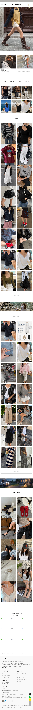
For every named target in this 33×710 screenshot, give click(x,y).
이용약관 (13, 654)
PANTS (12, 81)
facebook (8, 701)
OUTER (27, 81)
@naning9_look (16, 615)
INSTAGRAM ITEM (11, 701)
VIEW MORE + (17, 295)
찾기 (5, 4)
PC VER (29, 654)
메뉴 (2, 4)
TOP (5, 81)
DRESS (19, 81)
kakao (13, 701)
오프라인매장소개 (21, 654)
